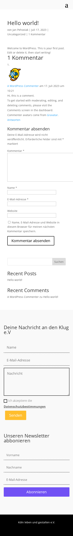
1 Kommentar (36, 34)
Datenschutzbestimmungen (25, 407)
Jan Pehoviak (20, 30)
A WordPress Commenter (23, 86)
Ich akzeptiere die (25, 404)
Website (12, 211)
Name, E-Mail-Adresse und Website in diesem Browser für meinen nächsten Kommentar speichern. (33, 227)
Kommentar (15, 151)
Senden (15, 415)
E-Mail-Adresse (17, 199)
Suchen (59, 262)
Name (12, 187)
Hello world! (14, 280)
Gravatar (52, 115)
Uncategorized (16, 34)
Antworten (13, 120)
